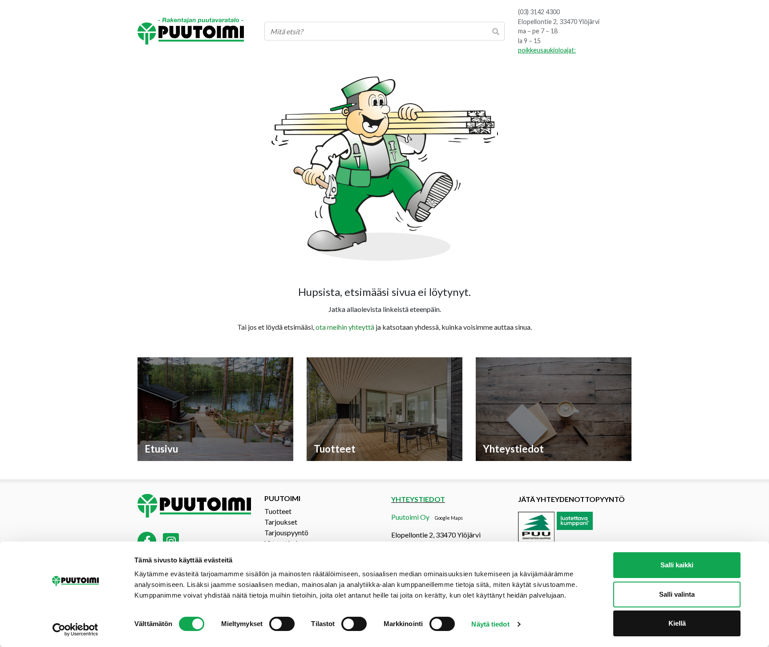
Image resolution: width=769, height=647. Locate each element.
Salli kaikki (676, 565)
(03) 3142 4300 (539, 12)
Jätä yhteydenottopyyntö (571, 499)
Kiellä (677, 623)
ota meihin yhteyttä (345, 327)
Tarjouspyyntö (286, 532)
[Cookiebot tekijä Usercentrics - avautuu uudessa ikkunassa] (75, 629)
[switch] (282, 624)
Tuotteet (277, 511)
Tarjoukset (280, 522)
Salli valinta (677, 594)
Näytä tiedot (490, 624)
